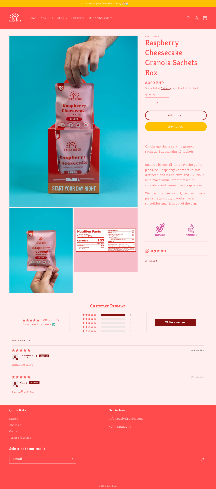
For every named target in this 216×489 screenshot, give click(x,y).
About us (15, 425)
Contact (14, 431)
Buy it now (175, 126)
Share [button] (153, 260)
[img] (21, 350)
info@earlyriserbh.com (126, 418)
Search (13, 418)
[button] (62, 18)
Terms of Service (20, 437)
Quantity (150, 94)
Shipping (166, 88)
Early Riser (112, 486)
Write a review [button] (175, 322)
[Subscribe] (72, 459)
